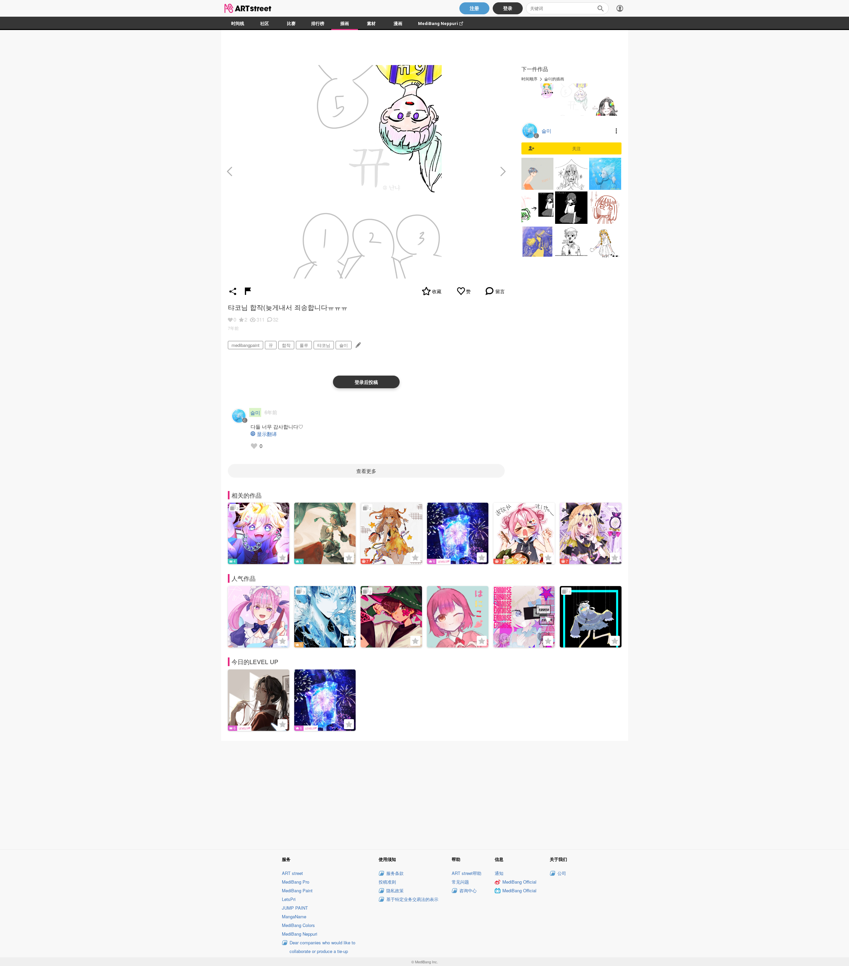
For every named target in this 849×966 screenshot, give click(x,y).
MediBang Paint (297, 890)
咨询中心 (468, 890)
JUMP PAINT (295, 908)
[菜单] (619, 8)
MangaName (294, 916)
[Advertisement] (425, 794)
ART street (292, 873)
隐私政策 (395, 890)
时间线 (237, 23)
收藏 (436, 291)
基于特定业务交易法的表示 (412, 899)
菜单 (616, 131)
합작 (286, 345)
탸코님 (323, 345)
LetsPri (289, 899)
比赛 (291, 23)
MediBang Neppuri (444, 23)
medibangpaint (246, 345)
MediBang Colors (298, 925)
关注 (576, 148)
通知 (499, 873)
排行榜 (317, 23)
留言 (500, 291)
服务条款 (395, 873)
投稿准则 (387, 882)
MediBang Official (519, 882)
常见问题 (460, 882)
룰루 (304, 345)
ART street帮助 (466, 873)
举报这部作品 (248, 291)
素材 (371, 23)
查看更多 (366, 470)
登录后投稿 (366, 382)
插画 (344, 23)
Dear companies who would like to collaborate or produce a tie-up (322, 946)
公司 (561, 873)
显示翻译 (267, 433)
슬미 (343, 345)
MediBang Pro (295, 882)
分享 (233, 291)
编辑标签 (357, 345)
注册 (474, 8)
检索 (600, 8)
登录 (507, 8)
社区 (264, 23)
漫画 (398, 23)
